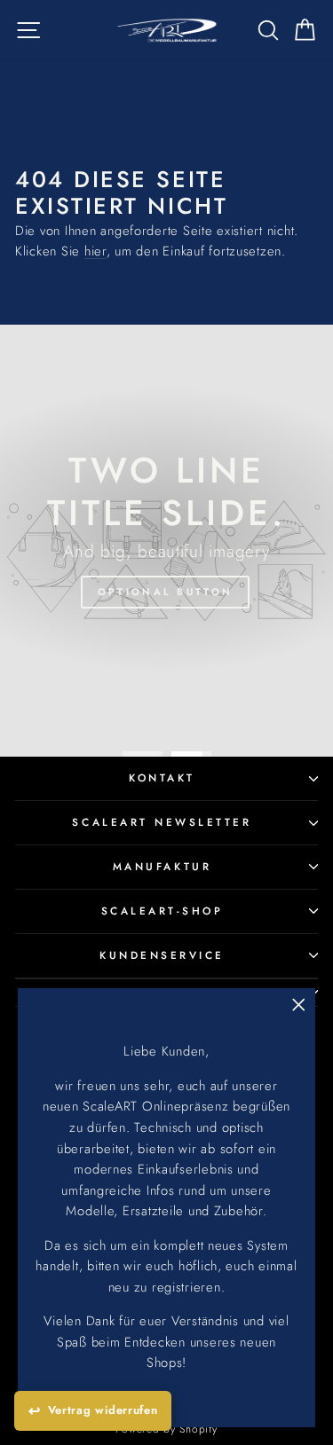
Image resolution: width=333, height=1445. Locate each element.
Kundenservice (162, 954)
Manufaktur (162, 866)
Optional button (166, 592)
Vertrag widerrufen (103, 1410)
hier (95, 251)
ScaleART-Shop (162, 910)
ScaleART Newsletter (161, 821)
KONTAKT (162, 777)
